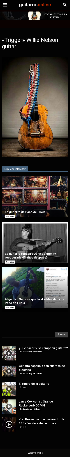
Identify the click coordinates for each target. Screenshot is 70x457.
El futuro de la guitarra (34, 383)
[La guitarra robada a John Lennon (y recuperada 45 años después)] (35, 242)
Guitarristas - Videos (30, 409)
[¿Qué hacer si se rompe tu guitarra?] (9, 353)
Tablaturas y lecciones (31, 351)
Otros (23, 387)
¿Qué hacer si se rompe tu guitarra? (43, 348)
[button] (65, 5)
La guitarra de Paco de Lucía (25, 212)
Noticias (10, 216)
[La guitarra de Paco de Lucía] (35, 197)
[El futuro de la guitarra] (9, 389)
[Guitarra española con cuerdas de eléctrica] (9, 371)
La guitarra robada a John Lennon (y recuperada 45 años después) (30, 255)
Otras (23, 427)
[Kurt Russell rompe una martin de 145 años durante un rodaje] (9, 424)
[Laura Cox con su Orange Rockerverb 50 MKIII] (9, 406)
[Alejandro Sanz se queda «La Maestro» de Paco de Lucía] (35, 287)
